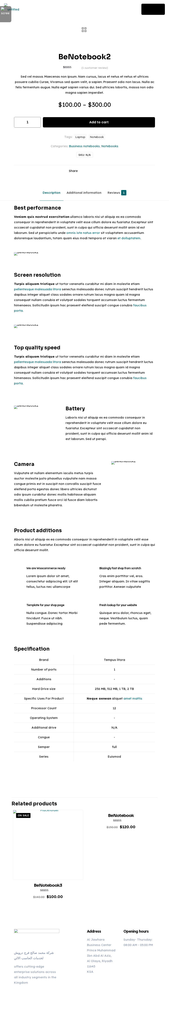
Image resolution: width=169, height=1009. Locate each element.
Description (51, 193)
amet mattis (132, 698)
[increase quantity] (36, 122)
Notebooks (109, 146)
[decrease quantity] (18, 122)
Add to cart (99, 122)
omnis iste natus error (83, 233)
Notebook (97, 137)
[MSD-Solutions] (11, 9)
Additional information (84, 193)
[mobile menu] (129, 9)
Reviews (116, 193)
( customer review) (94, 67)
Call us (153, 9)
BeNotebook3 (48, 885)
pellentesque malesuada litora (37, 289)
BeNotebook (121, 815)
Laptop (80, 137)
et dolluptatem (128, 238)
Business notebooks (84, 146)
